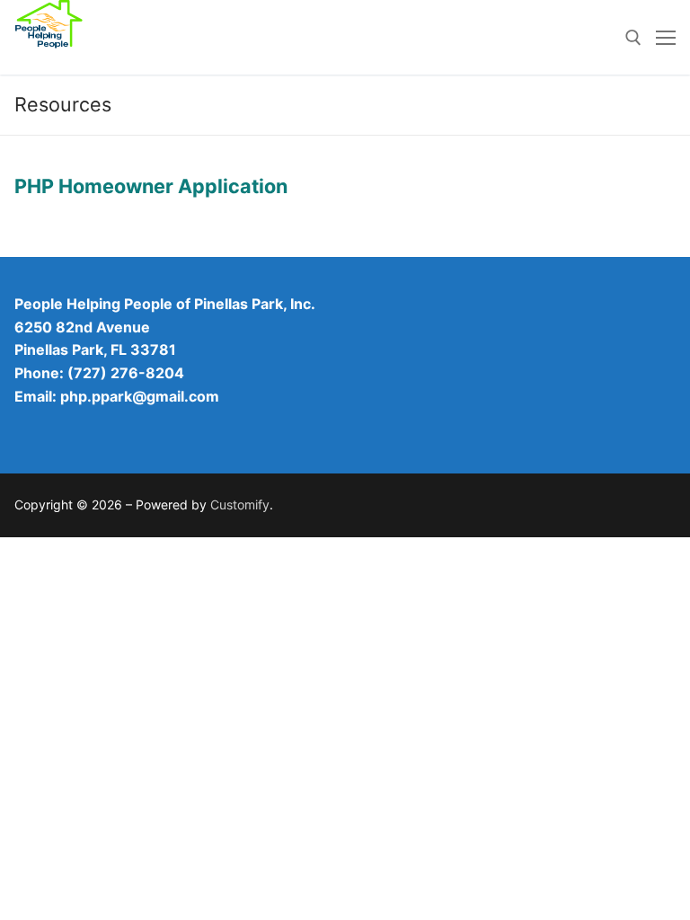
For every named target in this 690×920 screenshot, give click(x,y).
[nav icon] (666, 38)
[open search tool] (633, 38)
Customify (240, 504)
